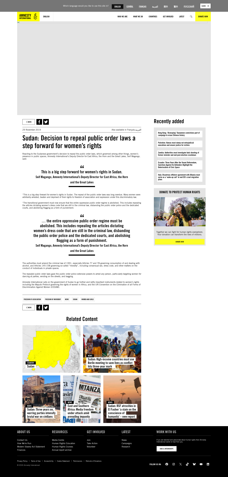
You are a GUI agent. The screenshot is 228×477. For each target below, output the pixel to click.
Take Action (92, 443)
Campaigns (127, 443)
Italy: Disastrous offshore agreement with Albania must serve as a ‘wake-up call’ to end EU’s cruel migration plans (179, 177)
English (117, 6)
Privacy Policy (22, 461)
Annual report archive (62, 450)
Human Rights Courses (62, 446)
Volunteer (91, 446)
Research (126, 446)
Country (30, 363)
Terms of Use (36, 461)
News (67, 299)
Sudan (75, 299)
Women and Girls (88, 299)
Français (142, 6)
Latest (126, 432)
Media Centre (58, 440)
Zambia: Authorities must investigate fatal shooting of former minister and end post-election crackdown (178, 153)
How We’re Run (24, 443)
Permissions (77, 461)
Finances (21, 450)
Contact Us (22, 440)
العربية (155, 6)
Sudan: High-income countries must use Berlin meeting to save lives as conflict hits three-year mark (111, 362)
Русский (189, 6)
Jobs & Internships (166, 449)
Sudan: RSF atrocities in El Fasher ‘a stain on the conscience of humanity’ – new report (122, 411)
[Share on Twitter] (46, 122)
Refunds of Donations (93, 461)
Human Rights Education (63, 443)
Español (130, 6)
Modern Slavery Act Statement (31, 446)
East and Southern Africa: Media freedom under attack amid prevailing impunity (81, 411)
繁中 (176, 6)
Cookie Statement (63, 461)
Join (89, 440)
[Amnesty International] (28, 16)
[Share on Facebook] (39, 122)
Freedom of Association (32, 299)
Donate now (180, 242)
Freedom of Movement (53, 299)
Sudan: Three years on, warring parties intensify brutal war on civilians (41, 413)
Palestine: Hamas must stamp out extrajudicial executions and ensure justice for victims (176, 143)
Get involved (96, 432)
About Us (23, 432)
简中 (166, 6)
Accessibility (48, 461)
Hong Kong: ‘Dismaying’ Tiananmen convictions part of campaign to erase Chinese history (179, 134)
